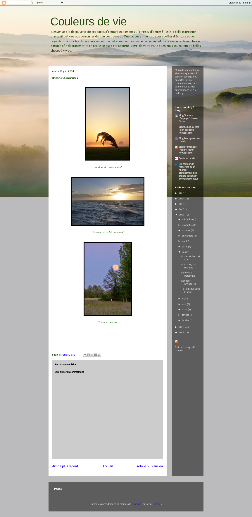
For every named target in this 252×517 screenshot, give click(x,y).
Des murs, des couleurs (188, 266)
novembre (187, 225)
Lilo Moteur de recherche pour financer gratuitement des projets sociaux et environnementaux (188, 171)
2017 (182, 198)
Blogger (157, 504)
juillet (185, 246)
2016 (182, 204)
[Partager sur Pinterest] (99, 355)
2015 (182, 209)
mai (184, 298)
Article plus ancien (150, 466)
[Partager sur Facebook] (95, 355)
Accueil (108, 466)
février (186, 315)
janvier (186, 320)
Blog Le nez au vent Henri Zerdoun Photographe (189, 130)
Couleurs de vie (88, 21)
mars (185, 309)
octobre (186, 230)
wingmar (136, 504)
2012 (182, 332)
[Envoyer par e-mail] (85, 355)
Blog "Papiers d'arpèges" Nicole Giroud (188, 118)
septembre (188, 236)
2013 (182, 327)
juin (184, 252)
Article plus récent (65, 466)
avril (184, 304)
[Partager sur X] (92, 355)
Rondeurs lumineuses (188, 282)
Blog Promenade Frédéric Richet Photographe (188, 150)
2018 (182, 193)
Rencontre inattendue (188, 274)
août (184, 241)
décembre (187, 219)
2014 (182, 214)
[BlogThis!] (88, 355)
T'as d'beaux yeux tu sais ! (190, 291)
